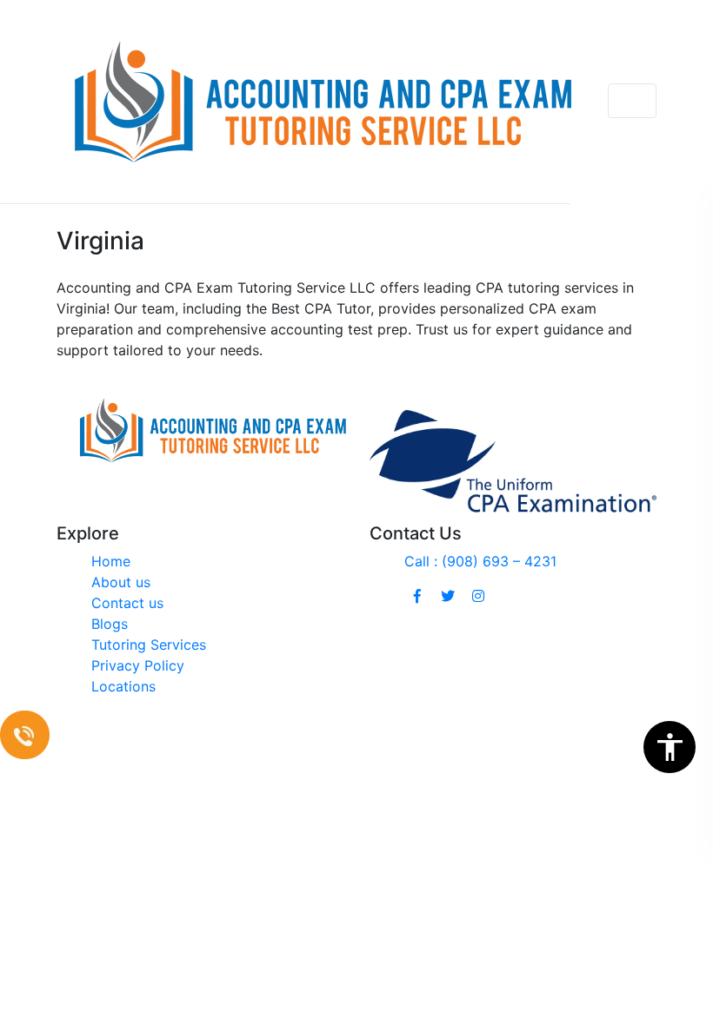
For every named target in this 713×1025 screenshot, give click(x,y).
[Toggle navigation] (632, 100)
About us (120, 582)
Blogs (109, 623)
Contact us (127, 603)
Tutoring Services (148, 644)
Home (110, 561)
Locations (123, 686)
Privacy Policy (137, 665)
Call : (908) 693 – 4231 (480, 561)
